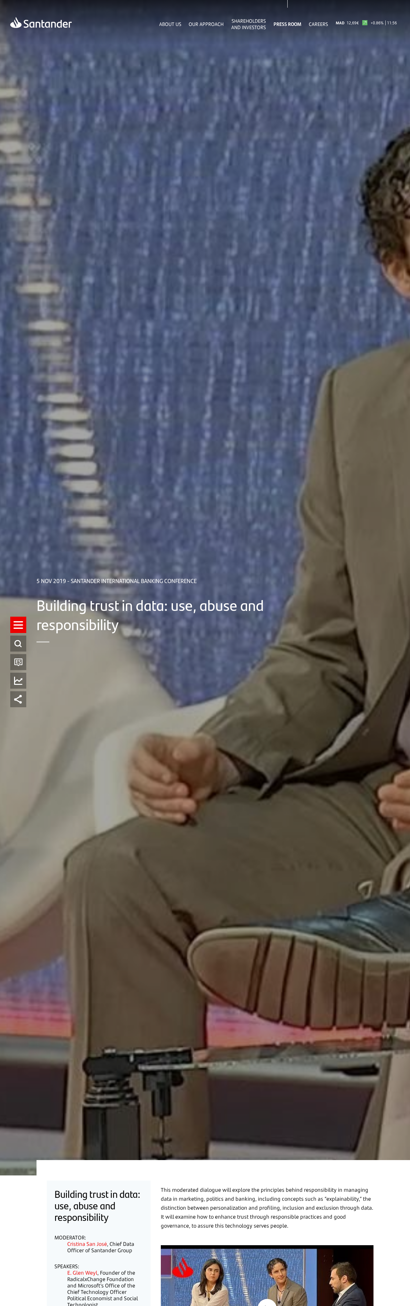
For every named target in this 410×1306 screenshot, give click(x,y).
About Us (170, 24)
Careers (318, 24)
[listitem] (18, 625)
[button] (18, 625)
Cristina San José (87, 1243)
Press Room (287, 24)
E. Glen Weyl (82, 1272)
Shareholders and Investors (248, 24)
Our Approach (206, 24)
